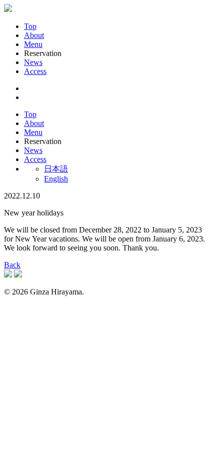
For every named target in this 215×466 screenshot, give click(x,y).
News (33, 62)
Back (12, 264)
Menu (33, 44)
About (34, 35)
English (56, 178)
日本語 (56, 168)
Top (30, 26)
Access (35, 71)
